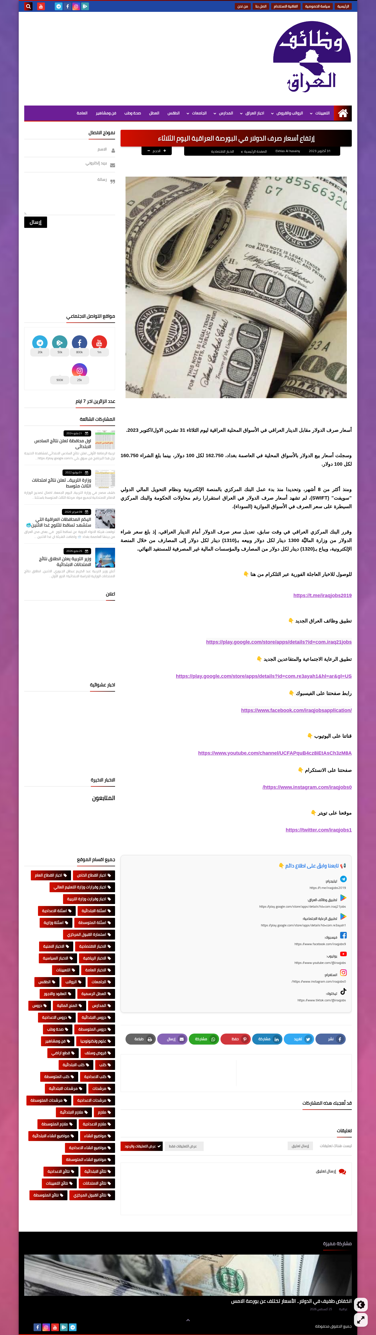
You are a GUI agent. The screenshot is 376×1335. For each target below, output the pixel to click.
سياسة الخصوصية (317, 6)
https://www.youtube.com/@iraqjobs (320, 962)
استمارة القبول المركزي (86, 934)
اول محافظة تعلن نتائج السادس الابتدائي (62, 443)
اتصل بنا (260, 6)
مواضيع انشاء (95, 1135)
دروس (37, 1005)
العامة (82, 113)
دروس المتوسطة (92, 1029)
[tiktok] (50, 6)
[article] (181, 1073)
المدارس (226, 113)
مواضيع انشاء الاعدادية (87, 1147)
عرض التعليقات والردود (140, 1146)
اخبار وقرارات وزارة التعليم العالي (80, 887)
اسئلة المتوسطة (92, 922)
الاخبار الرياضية (94, 958)
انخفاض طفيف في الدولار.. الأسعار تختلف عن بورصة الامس (291, 1301)
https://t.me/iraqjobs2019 (322, 595)
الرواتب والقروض (290, 113)
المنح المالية (67, 1005)
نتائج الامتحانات (94, 1183)
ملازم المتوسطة (55, 1124)
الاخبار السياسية (55, 958)
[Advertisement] (124, 58)
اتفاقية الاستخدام (286, 6)
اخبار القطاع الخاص (91, 875)
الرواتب (71, 981)
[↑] (188, 1320)
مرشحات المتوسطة (46, 1100)
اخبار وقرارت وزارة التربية (86, 898)
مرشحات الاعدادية (91, 1100)
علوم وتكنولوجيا (93, 1041)
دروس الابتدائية (94, 1017)
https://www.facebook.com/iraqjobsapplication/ (296, 710)
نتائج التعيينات (57, 1183)
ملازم (102, 1112)
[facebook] (67, 6)
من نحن (243, 6)
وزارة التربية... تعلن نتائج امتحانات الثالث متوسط (61, 483)
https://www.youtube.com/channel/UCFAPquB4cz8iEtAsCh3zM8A (275, 753)
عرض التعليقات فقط (183, 1146)
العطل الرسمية (93, 993)
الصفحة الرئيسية (255, 151)
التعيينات (322, 113)
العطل (154, 113)
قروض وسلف (95, 1052)
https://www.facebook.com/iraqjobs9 (320, 944)
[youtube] (41, 6)
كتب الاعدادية (95, 1076)
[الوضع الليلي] (361, 1305)
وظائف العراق (298, 1326)
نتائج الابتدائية (95, 1171)
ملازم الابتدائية (71, 1112)
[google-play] (85, 6)
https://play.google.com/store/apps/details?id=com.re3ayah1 (303, 925)
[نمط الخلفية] (361, 1320)
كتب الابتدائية (74, 1064)
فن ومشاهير (106, 113)
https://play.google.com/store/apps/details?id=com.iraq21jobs (279, 642)
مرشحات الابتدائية (63, 1088)
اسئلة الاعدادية (54, 910)
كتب (102, 1064)
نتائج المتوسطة (46, 1195)
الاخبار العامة (95, 969)
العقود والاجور (55, 993)
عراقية (343, 1309)
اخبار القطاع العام (48, 875)
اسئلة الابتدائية (94, 910)
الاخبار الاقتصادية (222, 151)
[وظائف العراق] (312, 57)
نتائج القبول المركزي (89, 1195)
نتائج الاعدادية (59, 1171)
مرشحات (99, 1088)
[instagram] (76, 6)
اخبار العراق (255, 113)
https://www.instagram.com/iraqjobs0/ (307, 787)
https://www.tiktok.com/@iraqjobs (322, 1000)
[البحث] (28, 6)
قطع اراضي (60, 1052)
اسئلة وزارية (54, 922)
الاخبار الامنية (53, 946)
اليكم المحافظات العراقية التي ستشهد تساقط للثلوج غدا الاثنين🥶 (58, 522)
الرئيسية (343, 6)
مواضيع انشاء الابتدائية (50, 1135)
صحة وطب (132, 113)
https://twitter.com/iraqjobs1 (319, 830)
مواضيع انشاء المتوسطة (86, 1159)
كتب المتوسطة (56, 1076)
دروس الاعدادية (54, 1017)
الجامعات (199, 113)
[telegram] (58, 6)
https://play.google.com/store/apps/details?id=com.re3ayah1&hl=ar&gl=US (264, 676)
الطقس (174, 113)
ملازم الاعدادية (94, 1124)
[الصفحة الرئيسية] (343, 113)
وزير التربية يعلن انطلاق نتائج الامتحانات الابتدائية (65, 561)
